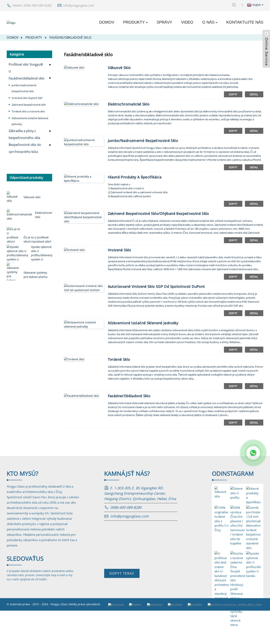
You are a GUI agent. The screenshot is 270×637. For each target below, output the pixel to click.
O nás (208, 22)
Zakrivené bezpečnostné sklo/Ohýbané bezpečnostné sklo (158, 213)
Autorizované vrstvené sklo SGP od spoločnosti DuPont (156, 286)
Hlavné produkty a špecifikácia (134, 177)
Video (187, 22)
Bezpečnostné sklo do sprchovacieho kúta (25, 148)
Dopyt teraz (122, 573)
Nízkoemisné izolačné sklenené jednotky (30, 121)
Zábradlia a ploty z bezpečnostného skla (24, 134)
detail (254, 94)
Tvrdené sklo (119, 359)
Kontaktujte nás (244, 22)
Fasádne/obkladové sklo (70, 37)
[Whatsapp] (253, 453)
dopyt (233, 94)
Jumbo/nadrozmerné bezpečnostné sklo (24, 88)
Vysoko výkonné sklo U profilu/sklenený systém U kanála (41, 255)
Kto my (22, 473)
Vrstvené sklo (119, 250)
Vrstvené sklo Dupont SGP (27, 98)
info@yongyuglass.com (78, 5)
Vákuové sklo (32, 197)
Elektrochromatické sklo (129, 104)
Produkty (134, 22)
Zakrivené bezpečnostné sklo (29, 104)
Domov (106, 22)
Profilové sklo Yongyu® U (26, 68)
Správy (164, 22)
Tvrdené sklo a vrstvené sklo (28, 111)
